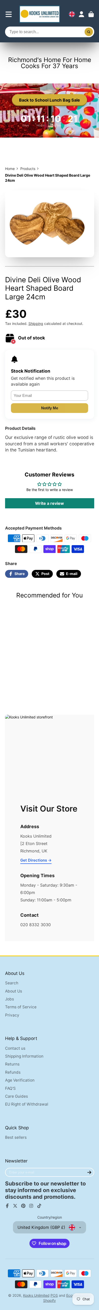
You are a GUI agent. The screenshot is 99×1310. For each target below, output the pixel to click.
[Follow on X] (15, 1206)
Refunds (13, 1072)
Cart (91, 14)
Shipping (35, 323)
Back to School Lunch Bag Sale (49, 100)
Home (10, 168)
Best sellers (16, 1137)
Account (81, 14)
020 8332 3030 (35, 924)
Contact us (15, 1048)
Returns (12, 1064)
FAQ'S (10, 1088)
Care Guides (16, 1096)
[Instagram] (31, 1206)
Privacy (12, 1015)
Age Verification (20, 1080)
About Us (13, 991)
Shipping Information (24, 1056)
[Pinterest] (23, 1206)
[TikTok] (39, 1206)
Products (27, 168)
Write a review (49, 503)
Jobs (9, 999)
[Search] (89, 32)
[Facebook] (7, 1206)
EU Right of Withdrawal (26, 1104)
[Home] (39, 14)
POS (54, 1295)
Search (11, 983)
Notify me (49, 408)
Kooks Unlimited (36, 1295)
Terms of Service (21, 1007)
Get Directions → (36, 860)
